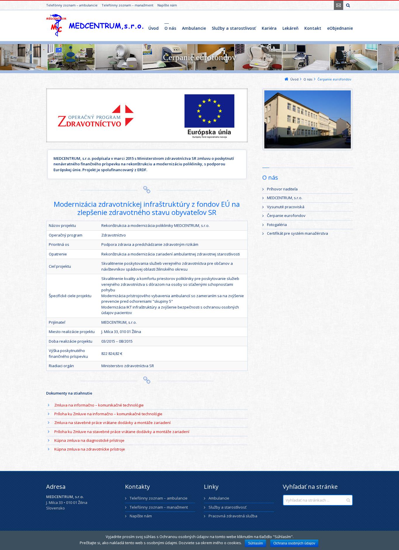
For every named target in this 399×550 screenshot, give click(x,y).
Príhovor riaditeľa (282, 189)
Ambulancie (219, 498)
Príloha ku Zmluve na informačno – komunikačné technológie (108, 413)
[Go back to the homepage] (95, 25)
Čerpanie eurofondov (286, 215)
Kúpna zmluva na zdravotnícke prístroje (89, 449)
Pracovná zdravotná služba (233, 516)
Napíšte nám (167, 5)
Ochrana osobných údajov (294, 543)
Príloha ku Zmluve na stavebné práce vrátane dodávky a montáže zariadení (121, 431)
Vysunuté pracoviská (285, 206)
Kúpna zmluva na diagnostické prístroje (89, 440)
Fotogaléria (277, 224)
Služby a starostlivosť (228, 507)
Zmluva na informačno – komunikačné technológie (99, 405)
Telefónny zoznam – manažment (127, 5)
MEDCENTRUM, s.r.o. (284, 197)
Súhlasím (255, 543)
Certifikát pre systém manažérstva (297, 233)
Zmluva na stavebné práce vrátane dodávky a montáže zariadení (112, 422)
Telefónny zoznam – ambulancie (72, 5)
